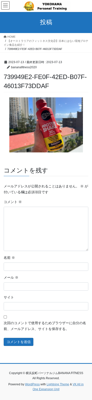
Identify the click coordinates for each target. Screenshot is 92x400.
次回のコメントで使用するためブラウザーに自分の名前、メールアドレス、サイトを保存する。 (45, 326)
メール (11, 277)
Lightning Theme (58, 384)
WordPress (32, 384)
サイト (9, 297)
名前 (9, 258)
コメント (13, 202)
